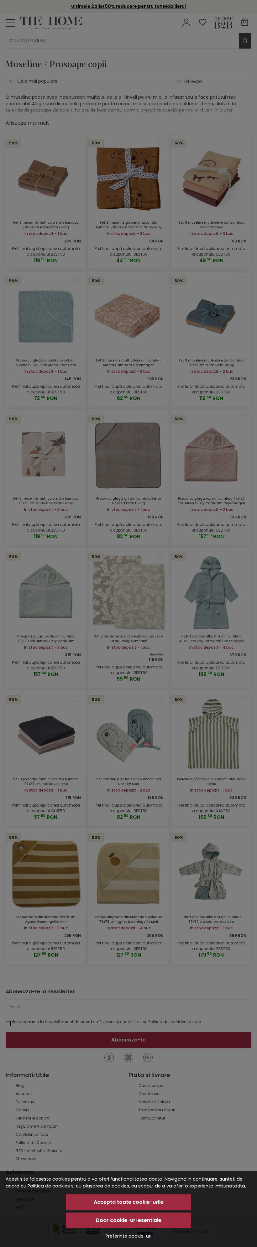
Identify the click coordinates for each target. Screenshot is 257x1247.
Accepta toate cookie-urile (129, 1202)
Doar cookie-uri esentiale (128, 1220)
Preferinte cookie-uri (128, 1236)
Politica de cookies (49, 1186)
